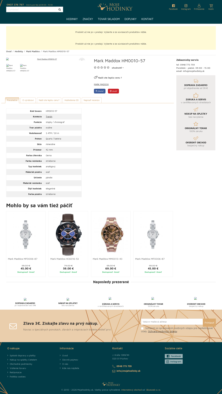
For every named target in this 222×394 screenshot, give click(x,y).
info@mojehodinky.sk (193, 71)
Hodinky (72, 19)
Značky (88, 19)
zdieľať (100, 91)
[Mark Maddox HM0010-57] (45, 59)
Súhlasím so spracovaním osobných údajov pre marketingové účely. (177, 330)
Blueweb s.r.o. (153, 389)
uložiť (114, 91)
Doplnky (130, 19)
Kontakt (147, 19)
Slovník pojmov (70, 359)
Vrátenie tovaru (18, 368)
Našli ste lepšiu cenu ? (110, 77)
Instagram (175, 361)
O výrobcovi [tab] (28, 100)
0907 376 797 (15, 4)
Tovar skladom (109, 19)
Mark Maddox (101, 84)
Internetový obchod (131, 389)
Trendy (49, 116)
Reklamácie (16, 372)
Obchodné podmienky (21, 363)
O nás (65, 363)
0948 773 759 (187, 64)
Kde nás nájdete (70, 368)
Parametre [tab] (12, 100)
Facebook (176, 356)
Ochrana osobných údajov (162, 331)
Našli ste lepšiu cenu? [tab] (49, 100)
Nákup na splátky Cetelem (23, 359)
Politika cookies (18, 376)
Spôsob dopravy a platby (23, 355)
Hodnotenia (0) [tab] (71, 100)
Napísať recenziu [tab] (92, 100)
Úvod (65, 355)
